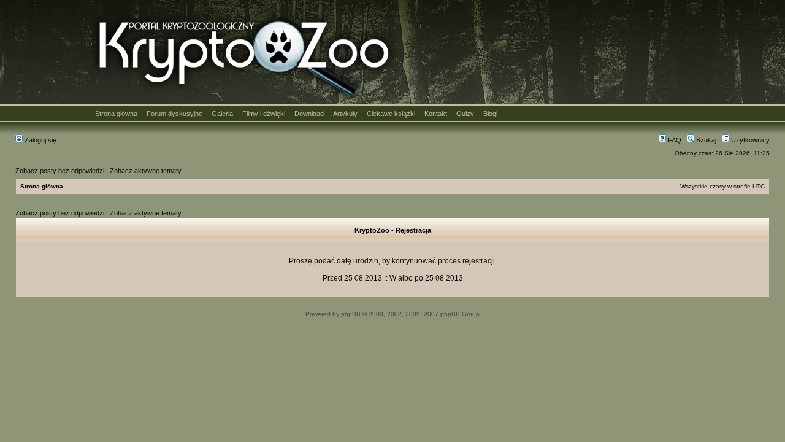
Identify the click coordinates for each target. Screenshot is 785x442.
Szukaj (705, 140)
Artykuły (345, 113)
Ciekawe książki (391, 113)
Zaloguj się (39, 140)
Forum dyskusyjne (174, 113)
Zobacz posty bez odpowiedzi (59, 170)
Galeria (222, 113)
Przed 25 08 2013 (352, 278)
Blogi (490, 113)
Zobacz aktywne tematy (146, 170)
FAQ (673, 140)
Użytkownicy (749, 140)
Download (309, 113)
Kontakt (435, 113)
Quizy (465, 113)
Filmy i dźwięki (263, 113)
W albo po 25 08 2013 (426, 278)
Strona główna (116, 113)
